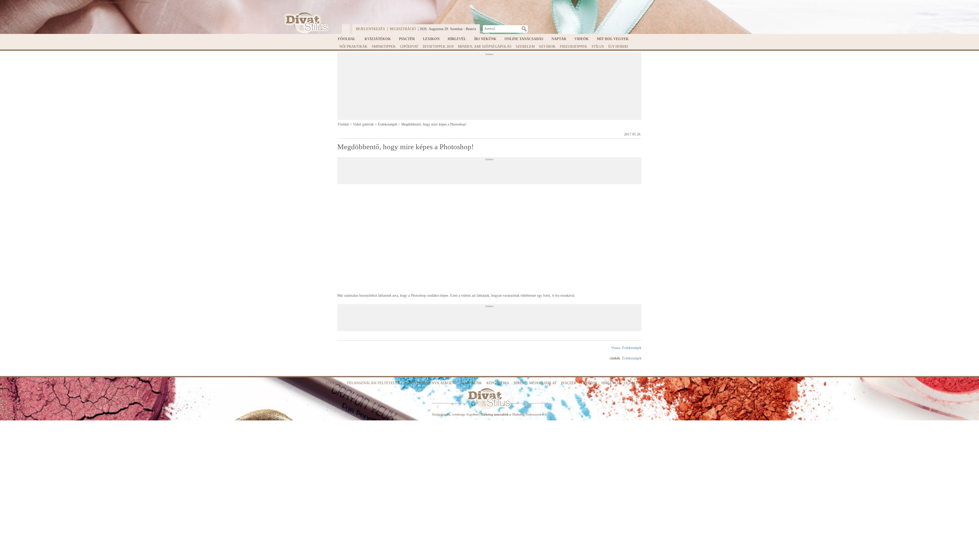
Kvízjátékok (378, 39)
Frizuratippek (573, 46)
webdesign (458, 414)
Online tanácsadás (524, 39)
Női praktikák (353, 46)
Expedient (473, 414)
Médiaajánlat (543, 383)
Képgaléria (497, 383)
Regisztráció (403, 29)
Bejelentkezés (370, 29)
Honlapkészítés (441, 414)
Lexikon (431, 39)
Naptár (558, 39)
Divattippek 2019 (438, 46)
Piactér (407, 39)
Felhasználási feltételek (373, 383)
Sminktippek (384, 46)
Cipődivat (409, 46)
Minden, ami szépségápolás (484, 46)
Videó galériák (363, 124)
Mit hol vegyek (613, 39)
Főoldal (346, 39)
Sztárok (547, 46)
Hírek (519, 383)
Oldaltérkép (637, 383)
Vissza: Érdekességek (626, 348)
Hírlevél (457, 39)
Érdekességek (387, 124)
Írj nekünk (485, 39)
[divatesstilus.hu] (305, 23)
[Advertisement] (489, 87)
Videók (581, 39)
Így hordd (618, 46)
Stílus (597, 46)
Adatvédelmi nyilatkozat (430, 383)
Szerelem (525, 46)
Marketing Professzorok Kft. (529, 414)
